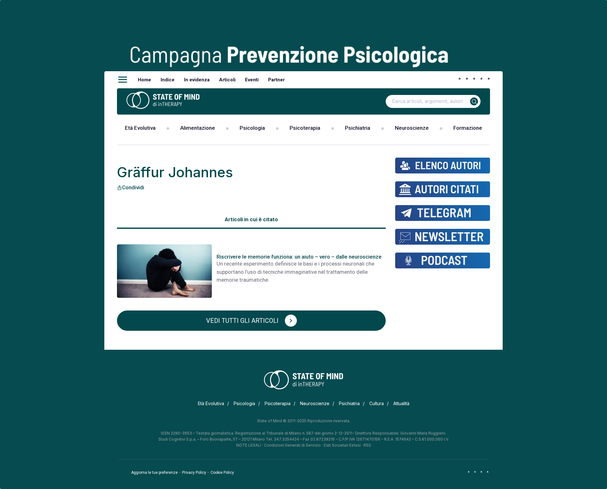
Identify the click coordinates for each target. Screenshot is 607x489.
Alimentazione (197, 128)
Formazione (467, 128)
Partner (276, 80)
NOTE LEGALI (248, 445)
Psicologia (252, 128)
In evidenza (197, 80)
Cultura (376, 403)
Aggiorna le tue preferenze (154, 472)
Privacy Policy (194, 472)
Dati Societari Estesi (342, 445)
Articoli (227, 80)
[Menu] (122, 80)
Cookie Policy (222, 472)
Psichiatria (357, 128)
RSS (367, 445)
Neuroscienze (412, 128)
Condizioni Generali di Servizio (292, 445)
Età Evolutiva (140, 128)
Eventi (252, 80)
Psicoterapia (305, 128)
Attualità (401, 403)
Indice (168, 80)
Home (144, 80)
